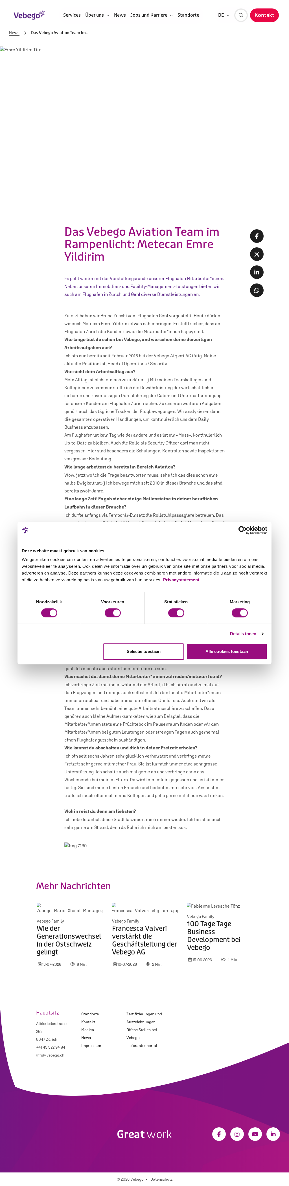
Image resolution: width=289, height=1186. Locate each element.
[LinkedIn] (273, 1134)
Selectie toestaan (144, 651)
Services (72, 15)
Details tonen (243, 633)
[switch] (113, 612)
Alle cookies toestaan (226, 651)
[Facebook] (219, 1134)
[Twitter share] (257, 254)
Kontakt (88, 1022)
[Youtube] (255, 1134)
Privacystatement (181, 579)
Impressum (91, 1045)
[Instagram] (237, 1134)
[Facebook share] (257, 236)
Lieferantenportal (141, 1045)
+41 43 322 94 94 (50, 1047)
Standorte (188, 15)
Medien (87, 1029)
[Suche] (241, 15)
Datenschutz (161, 1179)
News (120, 15)
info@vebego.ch (50, 1055)
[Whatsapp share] (257, 290)
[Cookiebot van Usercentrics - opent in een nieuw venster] (242, 530)
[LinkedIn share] (257, 272)
